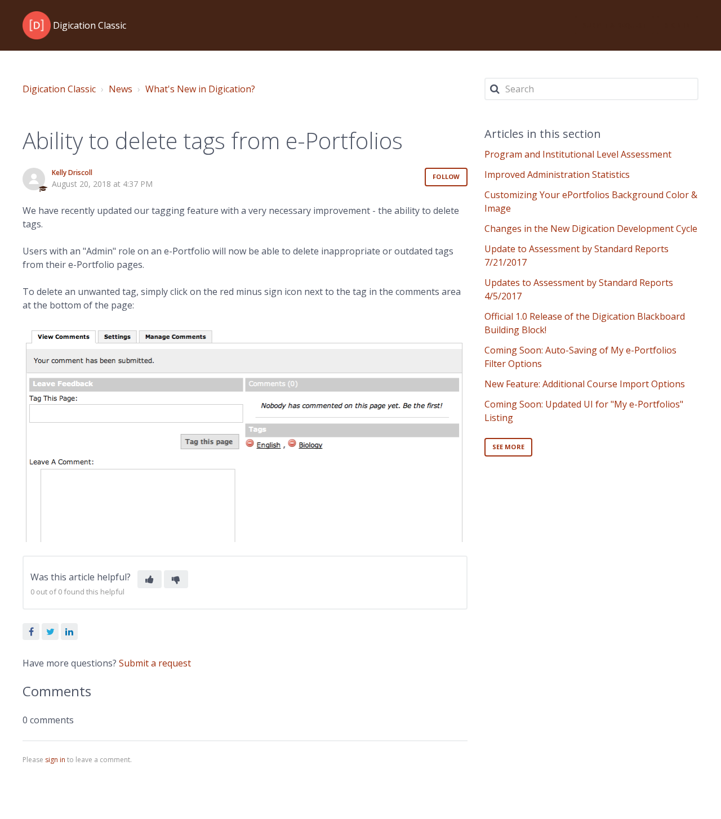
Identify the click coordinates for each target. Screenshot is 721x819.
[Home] (37, 25)
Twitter (50, 631)
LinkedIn (69, 631)
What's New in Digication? (200, 89)
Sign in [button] (678, 25)
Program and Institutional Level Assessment (577, 154)
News (120, 89)
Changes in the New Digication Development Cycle (590, 228)
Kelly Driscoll (72, 172)
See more (508, 446)
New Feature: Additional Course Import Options (584, 384)
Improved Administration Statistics (557, 174)
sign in (55, 759)
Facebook (31, 631)
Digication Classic (59, 89)
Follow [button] (446, 176)
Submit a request (614, 25)
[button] (149, 579)
